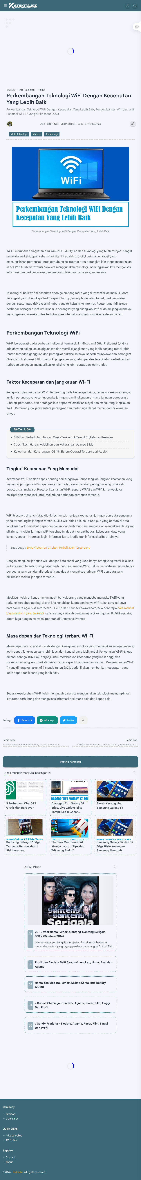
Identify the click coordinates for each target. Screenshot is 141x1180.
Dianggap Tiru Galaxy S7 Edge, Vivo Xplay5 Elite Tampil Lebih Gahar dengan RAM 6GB (67, 808)
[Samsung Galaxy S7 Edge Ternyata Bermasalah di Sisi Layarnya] (24, 829)
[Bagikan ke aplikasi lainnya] (83, 720)
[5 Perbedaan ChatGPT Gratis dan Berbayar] (24, 791)
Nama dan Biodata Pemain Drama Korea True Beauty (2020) (70, 985)
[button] (127, 5)
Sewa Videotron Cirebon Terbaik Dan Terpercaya (58, 547)
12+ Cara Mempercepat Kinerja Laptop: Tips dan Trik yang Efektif (67, 846)
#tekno (36, 134)
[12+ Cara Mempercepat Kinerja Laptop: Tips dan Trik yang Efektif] (69, 829)
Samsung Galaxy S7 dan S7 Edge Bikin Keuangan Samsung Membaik (115, 846)
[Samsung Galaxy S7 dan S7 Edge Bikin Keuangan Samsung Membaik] (115, 829)
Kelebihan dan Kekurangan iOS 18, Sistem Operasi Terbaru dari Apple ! (61, 451)
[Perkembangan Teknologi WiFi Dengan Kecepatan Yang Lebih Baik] (70, 187)
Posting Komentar (70, 761)
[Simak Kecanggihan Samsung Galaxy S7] (115, 791)
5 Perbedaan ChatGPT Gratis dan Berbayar (21, 805)
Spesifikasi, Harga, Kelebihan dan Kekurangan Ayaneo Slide (53, 444)
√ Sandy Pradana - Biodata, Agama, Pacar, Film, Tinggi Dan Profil (71, 1026)
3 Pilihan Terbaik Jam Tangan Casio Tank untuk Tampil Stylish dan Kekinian (63, 437)
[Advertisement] (70, 51)
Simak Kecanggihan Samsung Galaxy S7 (110, 805)
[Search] (135, 5)
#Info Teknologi (19, 134)
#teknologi (52, 134)
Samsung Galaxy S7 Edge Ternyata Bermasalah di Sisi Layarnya (23, 846)
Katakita (18, 1172)
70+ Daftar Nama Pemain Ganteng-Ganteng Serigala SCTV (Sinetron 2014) (70, 934)
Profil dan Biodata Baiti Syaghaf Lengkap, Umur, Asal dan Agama (73, 964)
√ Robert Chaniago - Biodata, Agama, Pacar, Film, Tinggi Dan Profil (72, 1005)
